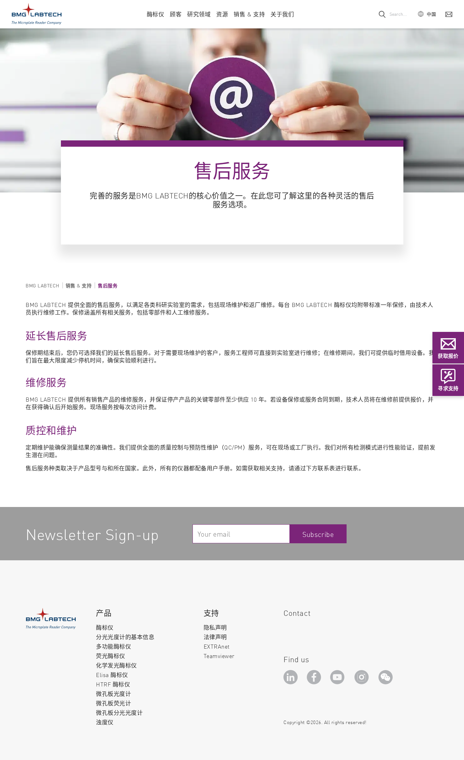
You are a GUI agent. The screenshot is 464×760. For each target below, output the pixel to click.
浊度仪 (105, 722)
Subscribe (318, 534)
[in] (291, 679)
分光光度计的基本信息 (125, 637)
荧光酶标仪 (110, 656)
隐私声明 (215, 627)
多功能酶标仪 (113, 646)
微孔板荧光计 (113, 703)
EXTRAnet (217, 646)
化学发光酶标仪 (116, 665)
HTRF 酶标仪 (113, 684)
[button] (427, 14)
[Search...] (382, 14)
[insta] (363, 679)
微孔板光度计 (113, 694)
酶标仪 (105, 627)
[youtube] (339, 679)
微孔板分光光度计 (119, 712)
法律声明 (215, 637)
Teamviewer (219, 656)
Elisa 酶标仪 (112, 675)
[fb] (315, 679)
